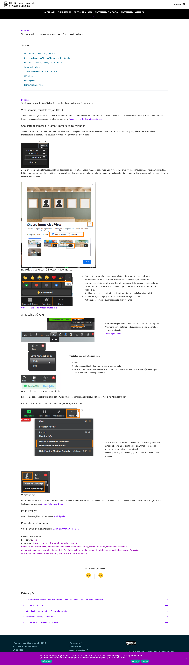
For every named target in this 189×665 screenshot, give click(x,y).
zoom (72, 553)
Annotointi (46, 543)
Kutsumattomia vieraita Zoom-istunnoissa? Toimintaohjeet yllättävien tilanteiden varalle (64, 599)
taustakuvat (123, 550)
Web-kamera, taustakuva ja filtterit (39, 53)
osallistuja (101, 546)
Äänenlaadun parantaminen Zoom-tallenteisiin (46, 611)
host (44, 546)
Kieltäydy (135, 661)
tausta (114, 550)
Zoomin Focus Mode (34, 605)
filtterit (38, 546)
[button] (94, 17)
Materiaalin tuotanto (106, 12)
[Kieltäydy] (186, 659)
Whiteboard (29, 76)
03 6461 (19, 650)
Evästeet (73, 646)
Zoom (34, 540)
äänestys (36, 543)
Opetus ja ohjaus (83, 12)
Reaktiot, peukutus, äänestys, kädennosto (43, 62)
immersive (65, 546)
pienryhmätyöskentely (52, 550)
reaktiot (76, 550)
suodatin (85, 550)
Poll (65, 550)
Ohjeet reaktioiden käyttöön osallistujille (39, 307)
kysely (85, 546)
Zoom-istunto (82, 553)
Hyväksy (145, 661)
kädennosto (76, 546)
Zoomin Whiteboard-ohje (52, 504)
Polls (70, 550)
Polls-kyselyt (29, 80)
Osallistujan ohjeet (113, 333)
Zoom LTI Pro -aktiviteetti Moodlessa (42, 622)
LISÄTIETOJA (46, 661)
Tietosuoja (74, 643)
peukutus (37, 550)
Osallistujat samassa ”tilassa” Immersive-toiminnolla (47, 58)
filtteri (30, 546)
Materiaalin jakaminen (132, 12)
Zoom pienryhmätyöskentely (66, 528)
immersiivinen (53, 546)
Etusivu (50, 12)
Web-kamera (51, 553)
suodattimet (95, 550)
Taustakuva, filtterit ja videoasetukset (85, 119)
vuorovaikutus (39, 553)
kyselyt (92, 546)
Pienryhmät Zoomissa (33, 84)
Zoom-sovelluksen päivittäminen (40, 616)
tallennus (106, 550)
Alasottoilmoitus (77, 650)
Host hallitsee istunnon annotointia (41, 71)
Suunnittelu (64, 12)
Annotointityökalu (32, 67)
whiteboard (64, 553)
